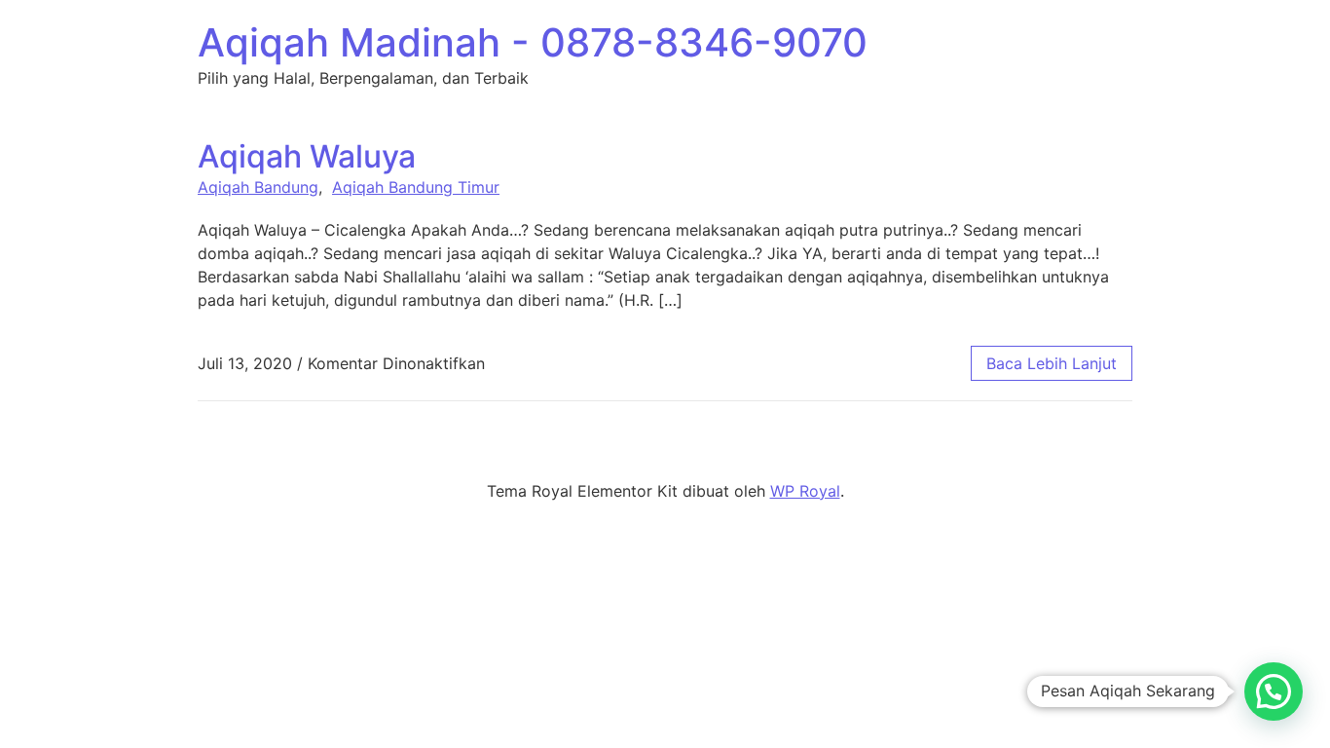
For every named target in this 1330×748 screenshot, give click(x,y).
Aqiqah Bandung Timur (415, 187)
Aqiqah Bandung (258, 187)
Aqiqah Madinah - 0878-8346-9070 (533, 42)
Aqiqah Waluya (307, 156)
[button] (1273, 691)
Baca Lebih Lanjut (1051, 363)
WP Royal (805, 491)
